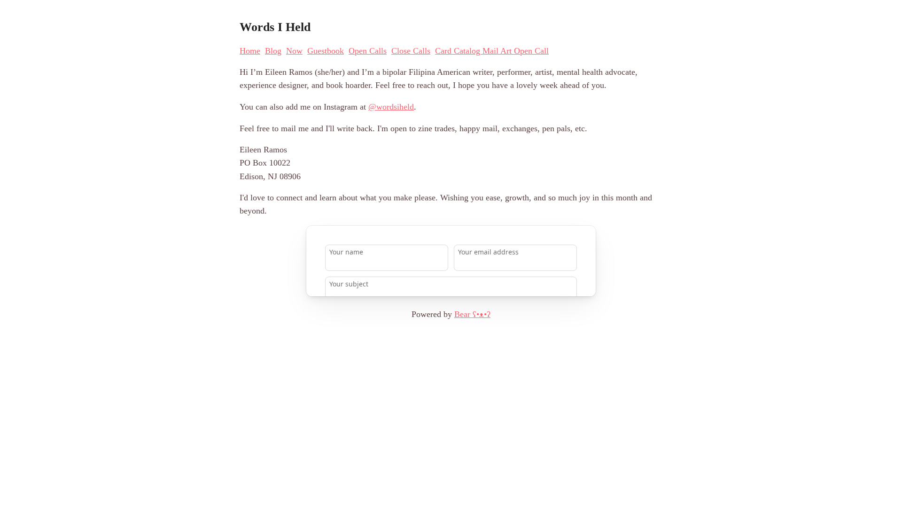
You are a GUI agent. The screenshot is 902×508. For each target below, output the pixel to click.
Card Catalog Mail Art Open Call (492, 51)
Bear (472, 314)
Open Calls (368, 51)
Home (250, 51)
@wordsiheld (391, 106)
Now (294, 51)
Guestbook (325, 51)
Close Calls (410, 51)
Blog (273, 51)
